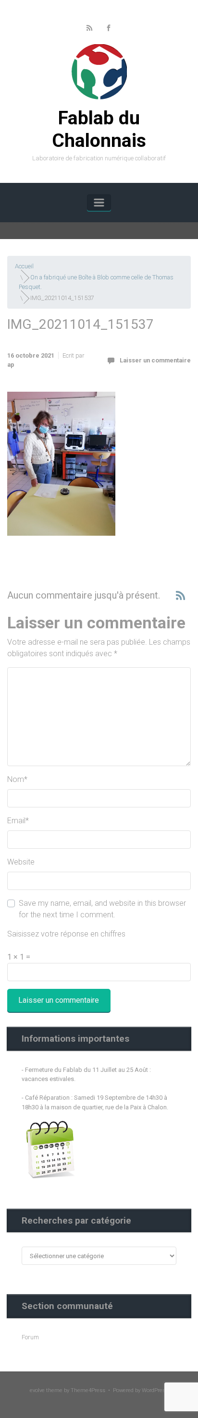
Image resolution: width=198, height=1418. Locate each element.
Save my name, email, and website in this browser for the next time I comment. (102, 909)
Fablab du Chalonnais (99, 129)
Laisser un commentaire (155, 360)
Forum (30, 1337)
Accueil (24, 266)
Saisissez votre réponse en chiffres (66, 933)
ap (10, 364)
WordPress (155, 1390)
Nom (17, 779)
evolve (37, 1390)
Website (21, 861)
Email (18, 820)
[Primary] (99, 202)
